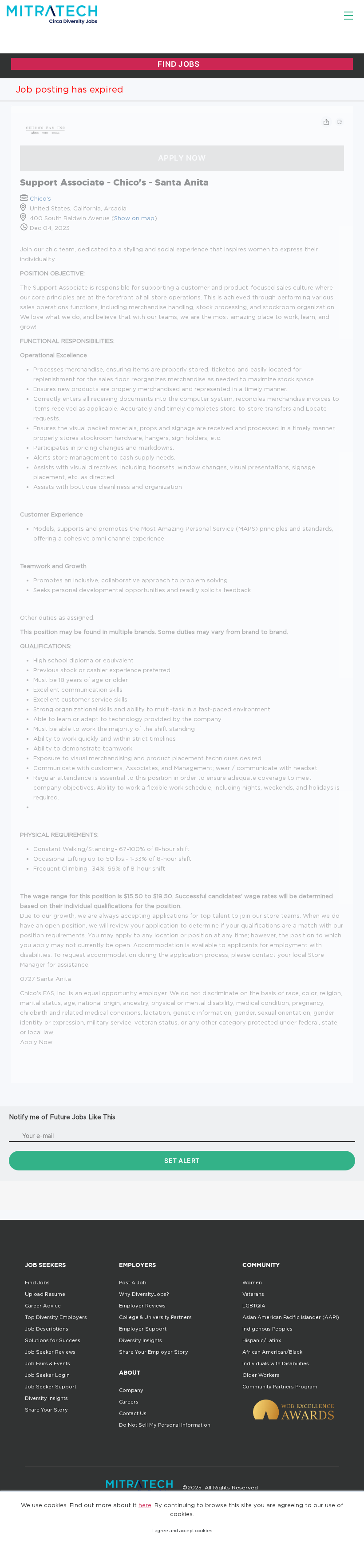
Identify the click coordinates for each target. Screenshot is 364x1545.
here (144, 1505)
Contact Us (132, 1413)
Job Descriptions (46, 1328)
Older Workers (261, 1375)
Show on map (134, 218)
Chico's (40, 198)
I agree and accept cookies (182, 1530)
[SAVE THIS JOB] (339, 121)
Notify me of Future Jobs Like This (62, 1116)
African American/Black (272, 1352)
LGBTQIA (253, 1305)
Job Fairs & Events (47, 1363)
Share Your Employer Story (153, 1352)
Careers (128, 1401)
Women (252, 1282)
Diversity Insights (46, 1398)
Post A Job (132, 1282)
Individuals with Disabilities (275, 1363)
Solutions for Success (52, 1340)
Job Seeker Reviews (50, 1352)
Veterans (253, 1294)
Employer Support (142, 1328)
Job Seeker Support (50, 1386)
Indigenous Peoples (267, 1328)
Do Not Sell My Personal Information (164, 1425)
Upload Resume (45, 1294)
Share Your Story (46, 1409)
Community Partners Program (279, 1386)
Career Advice (43, 1305)
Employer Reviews (142, 1305)
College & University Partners (155, 1317)
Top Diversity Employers (56, 1317)
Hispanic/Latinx (261, 1340)
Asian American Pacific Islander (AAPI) (290, 1317)
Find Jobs (37, 1282)
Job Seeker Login (47, 1375)
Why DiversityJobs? (144, 1294)
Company (131, 1390)
